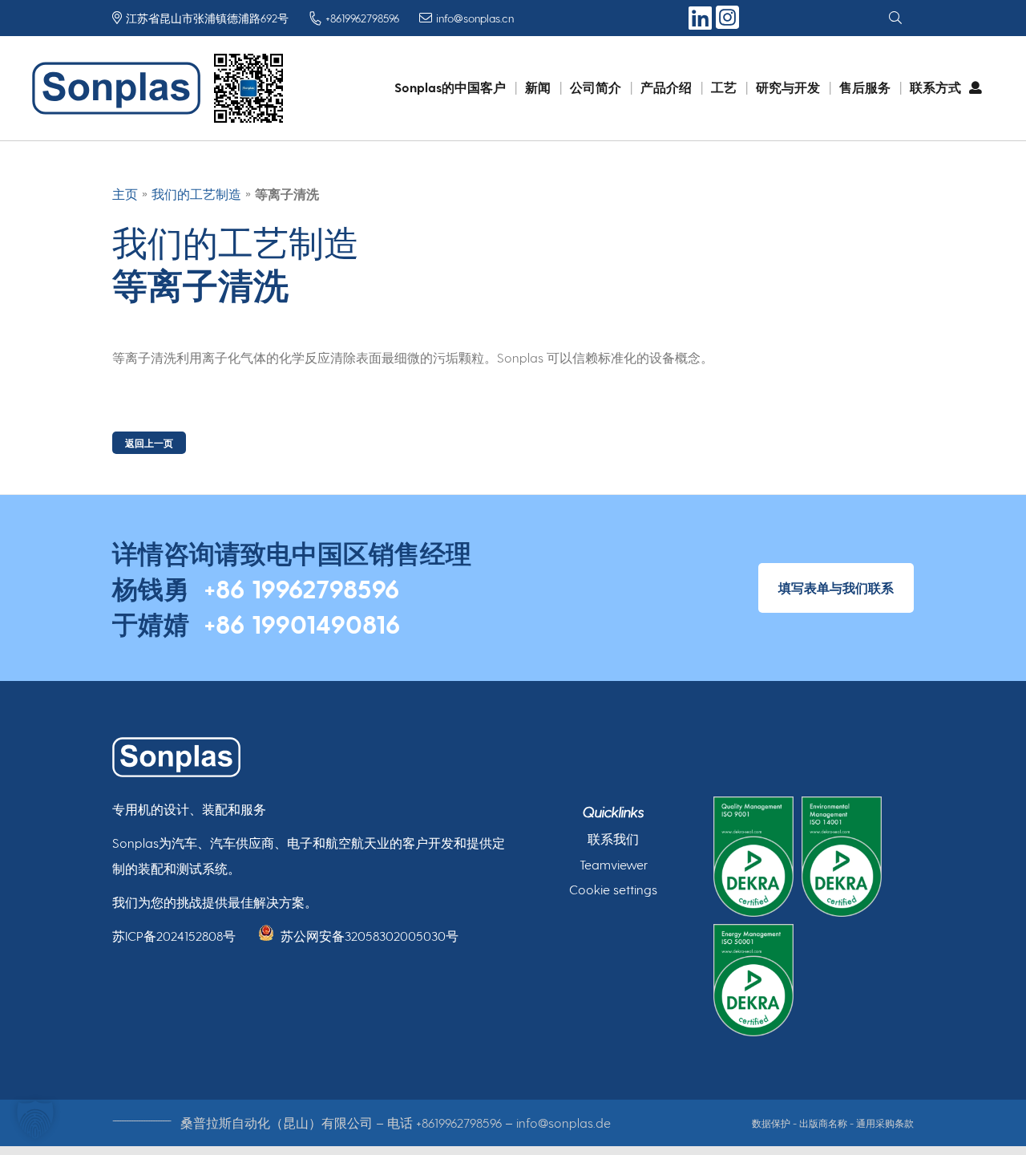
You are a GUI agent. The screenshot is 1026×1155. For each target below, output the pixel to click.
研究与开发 (788, 87)
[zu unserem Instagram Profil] (727, 26)
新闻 (538, 87)
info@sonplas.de (563, 1122)
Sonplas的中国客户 (450, 87)
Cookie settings (613, 889)
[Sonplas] (120, 88)
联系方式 (935, 87)
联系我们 (613, 838)
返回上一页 (149, 442)
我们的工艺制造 (196, 193)
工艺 (724, 87)
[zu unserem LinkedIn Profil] (702, 23)
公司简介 (595, 87)
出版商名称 (823, 1123)
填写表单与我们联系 (836, 587)
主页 (125, 193)
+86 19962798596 (301, 588)
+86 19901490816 (302, 623)
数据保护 (771, 1123)
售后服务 (865, 87)
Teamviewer (614, 864)
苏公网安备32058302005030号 (369, 935)
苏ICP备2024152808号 (174, 935)
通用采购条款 (885, 1123)
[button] (35, 1119)
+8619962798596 (459, 1122)
